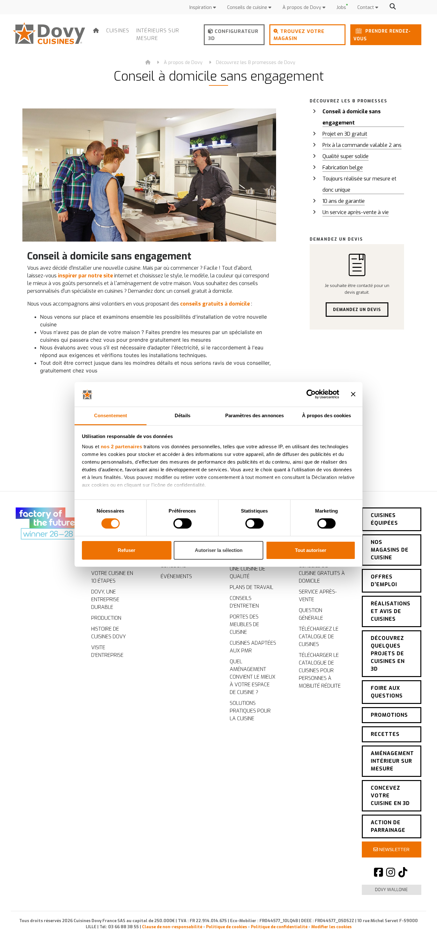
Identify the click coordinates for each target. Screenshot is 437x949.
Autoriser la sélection (218, 550)
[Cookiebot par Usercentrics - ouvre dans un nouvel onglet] (311, 394)
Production (106, 618)
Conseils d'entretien (244, 602)
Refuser (126, 550)
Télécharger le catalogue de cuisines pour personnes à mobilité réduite (320, 670)
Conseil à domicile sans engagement (351, 117)
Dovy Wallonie (391, 889)
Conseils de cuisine (247, 7)
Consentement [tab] (110, 415)
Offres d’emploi (384, 580)
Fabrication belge (342, 167)
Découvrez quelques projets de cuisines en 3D (388, 653)
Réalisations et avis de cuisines (390, 611)
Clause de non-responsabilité (172, 926)
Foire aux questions (387, 692)
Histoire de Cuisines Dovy (108, 633)
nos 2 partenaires (121, 446)
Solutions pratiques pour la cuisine (250, 711)
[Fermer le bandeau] (353, 394)
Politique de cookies (226, 926)
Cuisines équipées (384, 519)
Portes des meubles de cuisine (244, 624)
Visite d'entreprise (107, 651)
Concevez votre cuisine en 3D (390, 796)
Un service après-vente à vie (355, 212)
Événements (176, 576)
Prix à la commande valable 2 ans (361, 145)
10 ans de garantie (343, 201)
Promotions (389, 715)
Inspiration (201, 7)
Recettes (385, 734)
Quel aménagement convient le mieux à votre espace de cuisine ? (252, 677)
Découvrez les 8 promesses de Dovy (255, 63)
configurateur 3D (233, 35)
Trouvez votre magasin (299, 35)
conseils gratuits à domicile (215, 303)
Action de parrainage (388, 826)
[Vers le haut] (417, 933)
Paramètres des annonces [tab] (254, 415)
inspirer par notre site (85, 275)
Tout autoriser (310, 550)
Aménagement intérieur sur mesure (392, 761)
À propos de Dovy (302, 7)
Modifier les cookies (331, 926)
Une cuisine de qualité (247, 572)
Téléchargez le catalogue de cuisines (318, 637)
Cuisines (118, 30)
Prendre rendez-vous (382, 35)
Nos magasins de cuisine (390, 550)
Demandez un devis (357, 309)
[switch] (182, 523)
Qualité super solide (345, 156)
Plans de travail (251, 587)
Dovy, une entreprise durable (105, 599)
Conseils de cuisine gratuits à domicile (322, 573)
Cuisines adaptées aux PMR (253, 647)
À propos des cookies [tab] (326, 415)
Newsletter (393, 849)
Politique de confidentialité (279, 926)
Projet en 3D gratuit (344, 134)
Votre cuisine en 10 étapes (112, 577)
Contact (366, 7)
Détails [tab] (182, 415)
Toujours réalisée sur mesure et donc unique (359, 184)
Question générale (311, 614)
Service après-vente (318, 595)
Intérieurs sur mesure (157, 34)
